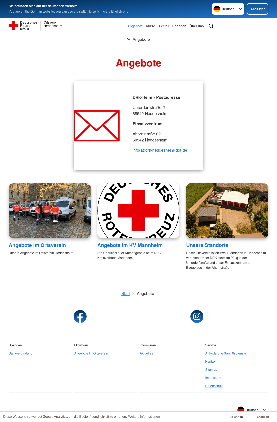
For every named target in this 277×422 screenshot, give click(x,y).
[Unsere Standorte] (227, 210)
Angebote (135, 26)
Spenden (179, 26)
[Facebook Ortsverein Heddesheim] (80, 316)
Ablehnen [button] (236, 416)
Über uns (197, 26)
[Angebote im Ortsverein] (50, 210)
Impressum (213, 377)
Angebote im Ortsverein (37, 245)
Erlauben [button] (263, 416)
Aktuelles (146, 353)
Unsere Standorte (207, 245)
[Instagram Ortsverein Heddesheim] (196, 316)
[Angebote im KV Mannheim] (138, 210)
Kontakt (210, 361)
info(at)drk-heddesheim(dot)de (160, 150)
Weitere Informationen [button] (144, 416)
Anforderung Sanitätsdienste (225, 353)
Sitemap (211, 369)
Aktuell (163, 26)
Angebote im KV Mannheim (130, 245)
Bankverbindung (20, 353)
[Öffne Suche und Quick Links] (211, 26)
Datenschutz (214, 385)
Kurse (150, 26)
